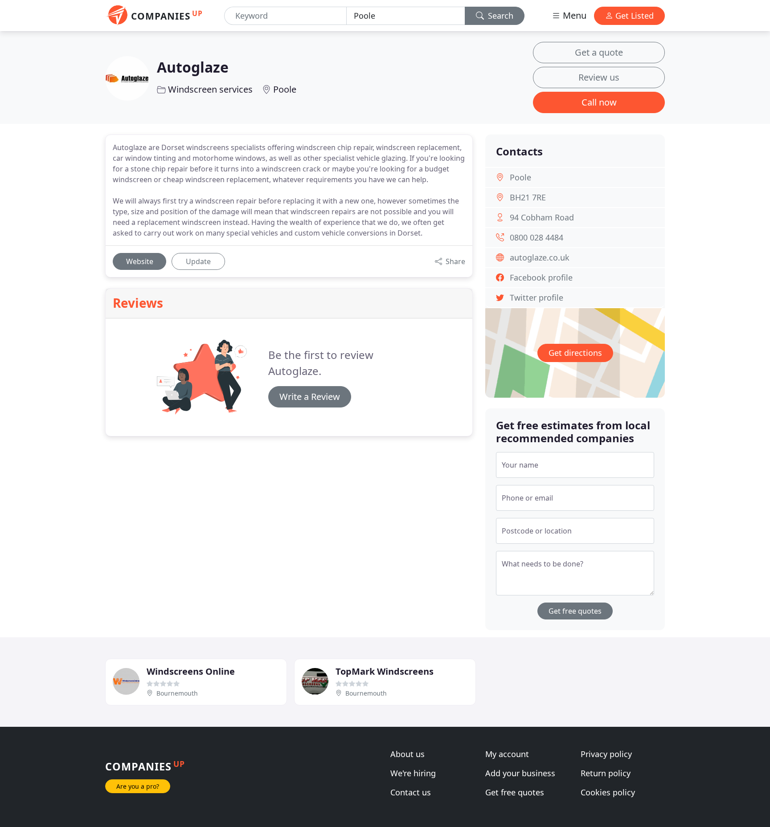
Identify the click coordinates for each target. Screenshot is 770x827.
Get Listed (633, 15)
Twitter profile (536, 297)
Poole (284, 89)
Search (499, 15)
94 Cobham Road (542, 217)
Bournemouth (177, 693)
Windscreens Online (191, 671)
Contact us (410, 792)
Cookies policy (608, 792)
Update (198, 261)
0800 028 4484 (536, 237)
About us (407, 754)
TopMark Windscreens (385, 671)
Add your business (520, 773)
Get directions (575, 352)
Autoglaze (193, 67)
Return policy (606, 773)
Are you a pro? (137, 786)
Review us (598, 77)
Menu (573, 15)
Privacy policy (606, 754)
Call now (599, 102)
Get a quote (599, 52)
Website (139, 261)
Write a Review (309, 397)
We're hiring (413, 773)
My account (507, 754)
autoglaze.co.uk (539, 257)
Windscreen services (210, 89)
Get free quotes (575, 611)
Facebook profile (541, 277)
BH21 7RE (528, 197)
